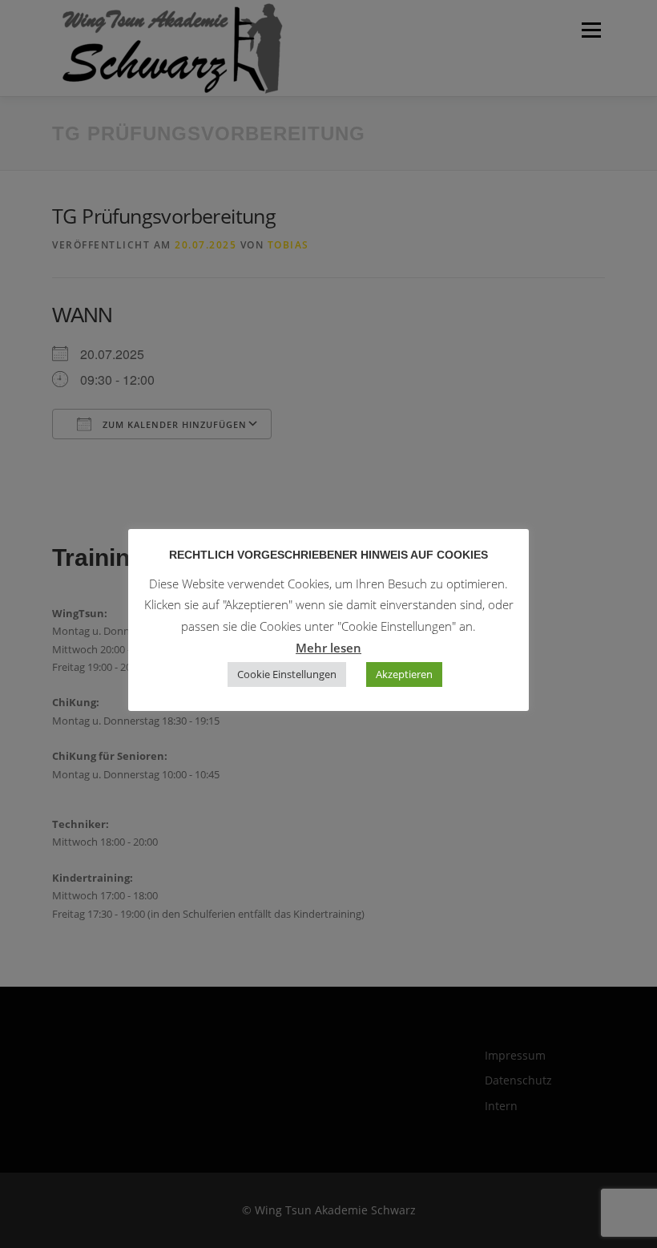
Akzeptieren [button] (404, 674)
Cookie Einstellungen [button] (287, 674)
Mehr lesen (328, 648)
